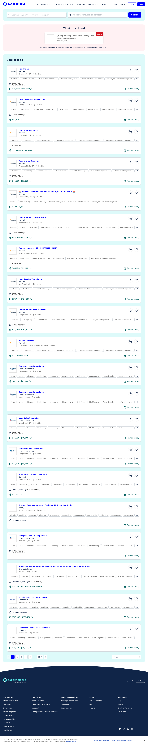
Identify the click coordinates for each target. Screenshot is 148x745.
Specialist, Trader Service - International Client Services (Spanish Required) (54, 566)
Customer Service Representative (34, 628)
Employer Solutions (62, 4)
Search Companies (9, 712)
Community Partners (86, 4)
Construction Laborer (29, 130)
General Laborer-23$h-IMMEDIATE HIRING (38, 248)
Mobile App (8, 730)
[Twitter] (132, 729)
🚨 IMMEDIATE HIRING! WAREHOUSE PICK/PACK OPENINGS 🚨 (47, 192)
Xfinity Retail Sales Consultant (33, 474)
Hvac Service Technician (30, 279)
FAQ (90, 704)
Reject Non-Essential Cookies (122, 740)
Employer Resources (125, 708)
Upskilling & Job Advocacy (69, 700)
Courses (7, 723)
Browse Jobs (7, 708)
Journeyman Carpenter (29, 161)
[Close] (144, 741)
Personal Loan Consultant (31, 449)
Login (128, 681)
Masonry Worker (26, 340)
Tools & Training (8, 715)
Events (120, 704)
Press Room (122, 712)
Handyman (24, 69)
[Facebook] (119, 729)
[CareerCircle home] (14, 4)
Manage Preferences (101, 740)
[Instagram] (123, 729)
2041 (40, 657)
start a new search (100, 48)
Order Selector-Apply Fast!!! (32, 100)
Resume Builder (9, 719)
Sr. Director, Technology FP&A (33, 597)
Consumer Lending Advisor (31, 366)
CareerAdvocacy (66, 708)
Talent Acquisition (38, 700)
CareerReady (65, 704)
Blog (119, 700)
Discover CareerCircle (10, 700)
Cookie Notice (71, 741)
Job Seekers (42, 4)
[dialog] (74, 740)
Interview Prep (9, 726)
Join (133, 681)
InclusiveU (35, 708)
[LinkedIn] (127, 729)
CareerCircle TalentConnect (41, 704)
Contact (140, 681)
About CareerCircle (95, 700)
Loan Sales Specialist (28, 418)
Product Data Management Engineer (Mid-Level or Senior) (46, 505)
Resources (118, 4)
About (104, 4)
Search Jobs (7, 704)
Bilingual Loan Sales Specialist (33, 536)
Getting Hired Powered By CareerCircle (45, 712)
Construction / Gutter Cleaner (32, 218)
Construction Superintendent (32, 310)
